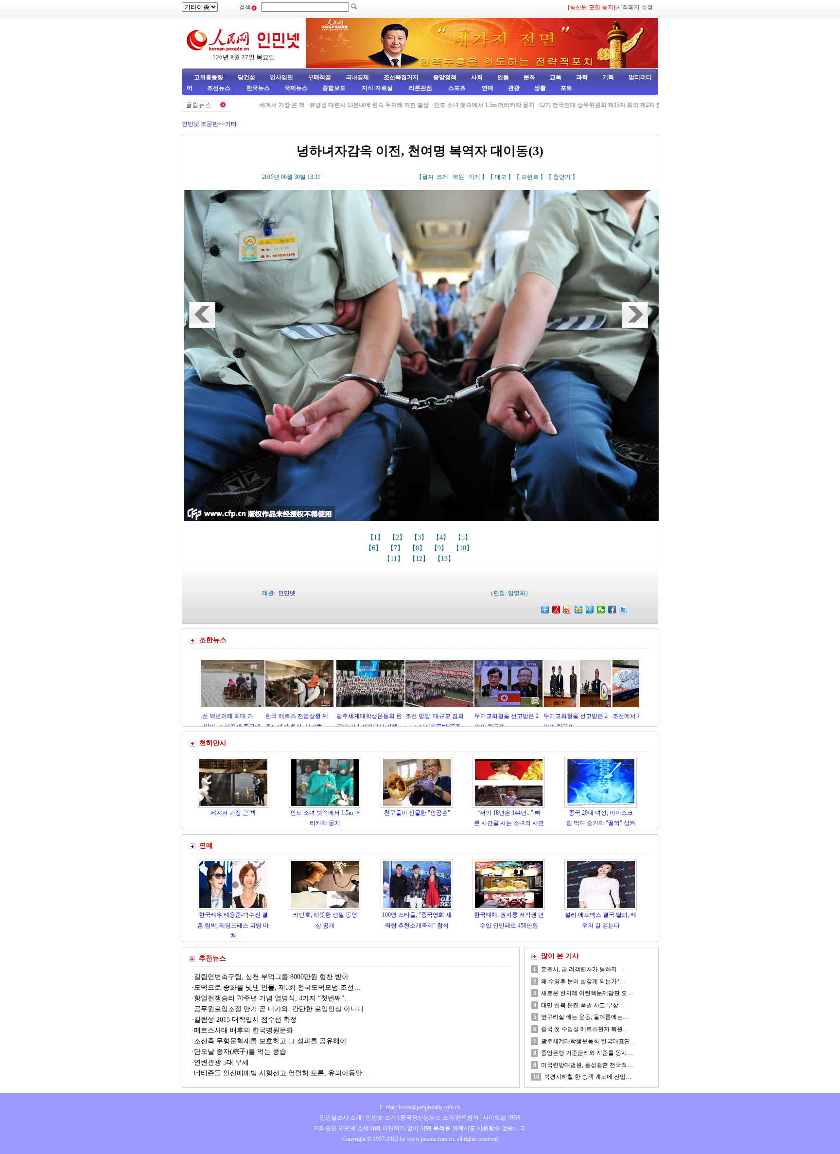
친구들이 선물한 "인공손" (417, 812)
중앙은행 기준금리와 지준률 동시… (587, 1052)
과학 (582, 77)
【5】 (464, 537)
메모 (501, 177)
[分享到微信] (601, 609)
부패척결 (319, 77)
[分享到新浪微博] (567, 609)
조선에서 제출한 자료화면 (589, 716)
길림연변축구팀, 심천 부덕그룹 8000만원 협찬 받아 (271, 976)
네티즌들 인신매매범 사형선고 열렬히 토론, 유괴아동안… (281, 1073)
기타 (231, 124)
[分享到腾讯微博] (590, 609)
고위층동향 (208, 77)
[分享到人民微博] (556, 609)
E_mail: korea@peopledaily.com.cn (420, 1107)
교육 (555, 77)
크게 (442, 177)
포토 (566, 88)
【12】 (420, 558)
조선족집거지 (401, 77)
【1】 (376, 537)
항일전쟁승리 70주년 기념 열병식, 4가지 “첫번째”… (272, 998)
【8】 (418, 548)
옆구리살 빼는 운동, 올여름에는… (585, 1017)
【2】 (398, 537)
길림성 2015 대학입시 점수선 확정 (245, 1019)
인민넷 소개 (380, 1117)
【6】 (374, 548)
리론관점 (420, 88)
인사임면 (281, 77)
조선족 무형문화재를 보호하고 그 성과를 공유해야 (270, 1041)
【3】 (420, 537)
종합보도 (334, 88)
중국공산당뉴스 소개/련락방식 (439, 1117)
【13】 (445, 558)
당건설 (246, 77)
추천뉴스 (212, 958)
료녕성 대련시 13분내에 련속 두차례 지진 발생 (328, 105)
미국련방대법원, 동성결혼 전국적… (587, 1065)
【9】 (440, 548)
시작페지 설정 (634, 7)
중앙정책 (444, 77)
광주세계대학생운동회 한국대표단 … (589, 1041)
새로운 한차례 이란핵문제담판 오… (587, 993)
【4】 (442, 537)
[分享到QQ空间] (579, 609)
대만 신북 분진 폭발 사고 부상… (582, 1005)
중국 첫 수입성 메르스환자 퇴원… (585, 1029)
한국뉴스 (258, 88)
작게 (474, 177)
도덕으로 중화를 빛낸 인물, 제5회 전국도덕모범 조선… (277, 987)
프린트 (530, 177)
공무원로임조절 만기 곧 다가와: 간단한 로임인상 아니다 (279, 1009)
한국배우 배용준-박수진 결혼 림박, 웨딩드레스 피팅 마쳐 (233, 925)
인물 (503, 77)
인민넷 (287, 593)
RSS (515, 1117)
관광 (514, 88)
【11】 (395, 558)
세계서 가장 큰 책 (241, 105)
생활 (540, 88)
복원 (458, 177)
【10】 (464, 548)
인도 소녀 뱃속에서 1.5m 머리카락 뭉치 (443, 105)
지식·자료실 (378, 88)
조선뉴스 (219, 88)
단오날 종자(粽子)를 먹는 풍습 (240, 1051)
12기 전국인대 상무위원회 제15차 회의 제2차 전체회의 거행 (575, 105)
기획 (608, 77)
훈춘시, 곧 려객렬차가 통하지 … (582, 969)
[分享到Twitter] (623, 609)
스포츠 (456, 88)
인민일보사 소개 (340, 1117)
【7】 (396, 548)
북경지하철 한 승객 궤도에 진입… (587, 1076)
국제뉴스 (296, 88)
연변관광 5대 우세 (221, 1062)
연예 (486, 88)
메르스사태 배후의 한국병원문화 (243, 1030)
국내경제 (357, 77)
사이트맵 (494, 1117)
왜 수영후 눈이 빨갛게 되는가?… (583, 981)
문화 (529, 77)
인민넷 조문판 (200, 124)
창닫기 (562, 177)
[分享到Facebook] (612, 609)
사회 (477, 77)
